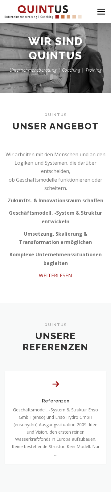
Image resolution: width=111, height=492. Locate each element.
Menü (101, 11)
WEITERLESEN (55, 275)
